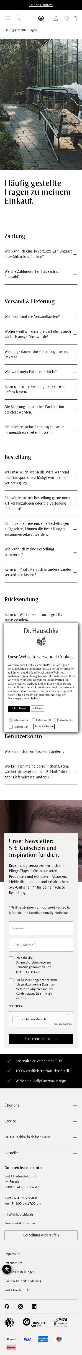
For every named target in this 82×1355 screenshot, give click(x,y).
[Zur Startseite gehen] (41, 18)
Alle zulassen (19, 708)
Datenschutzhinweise (31, 962)
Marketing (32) (20, 727)
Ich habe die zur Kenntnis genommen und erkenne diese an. (33, 964)
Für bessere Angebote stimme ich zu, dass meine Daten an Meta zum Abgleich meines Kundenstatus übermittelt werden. (37, 989)
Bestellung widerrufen (41, 1235)
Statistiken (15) (66, 720)
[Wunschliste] (66, 19)
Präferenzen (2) (43, 720)
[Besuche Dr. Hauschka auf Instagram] (20, 1306)
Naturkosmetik (57, 1071)
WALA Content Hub (18, 1290)
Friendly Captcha (63, 1024)
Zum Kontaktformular (20, 1223)
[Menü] (7, 18)
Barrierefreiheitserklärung (23, 1281)
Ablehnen (37, 708)
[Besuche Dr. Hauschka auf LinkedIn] (34, 1306)
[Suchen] (18, 18)
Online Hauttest (41, 5)
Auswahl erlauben (44, 726)
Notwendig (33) (20, 720)
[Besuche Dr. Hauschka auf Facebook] (7, 1306)
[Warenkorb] (74, 19)
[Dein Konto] (57, 19)
